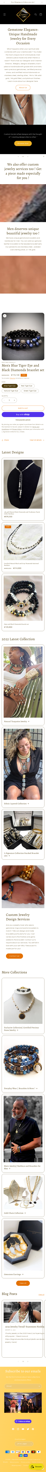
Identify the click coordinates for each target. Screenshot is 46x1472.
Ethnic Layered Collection (15, 803)
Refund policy (14, 1462)
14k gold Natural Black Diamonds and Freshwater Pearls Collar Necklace (22, 513)
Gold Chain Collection (13, 1213)
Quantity (5, 396)
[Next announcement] (42, 2)
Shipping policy (16, 1465)
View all (23, 1283)
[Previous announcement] (4, 2)
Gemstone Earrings (12, 1274)
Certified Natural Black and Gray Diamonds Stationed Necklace (21, 564)
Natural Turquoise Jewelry (15, 721)
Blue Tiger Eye (10, 386)
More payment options (23, 419)
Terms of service (37, 1462)
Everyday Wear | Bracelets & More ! (19, 1088)
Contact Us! (14, 956)
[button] (4, 14)
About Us (23, 87)
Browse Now (23, 147)
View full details (36, 440)
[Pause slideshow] (43, 156)
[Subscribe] (39, 1386)
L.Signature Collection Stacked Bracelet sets (21, 854)
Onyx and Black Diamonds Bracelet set (16, 624)
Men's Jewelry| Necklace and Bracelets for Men (22, 1167)
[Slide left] (18, 1361)
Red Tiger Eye (26, 386)
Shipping (12, 378)
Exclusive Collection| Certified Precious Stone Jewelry (21, 1028)
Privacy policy (25, 1462)
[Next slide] (27, 156)
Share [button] (6, 440)
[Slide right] (27, 1361)
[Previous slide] (18, 156)
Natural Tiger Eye (11, 391)
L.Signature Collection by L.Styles (21, 1459)
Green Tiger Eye (30, 391)
